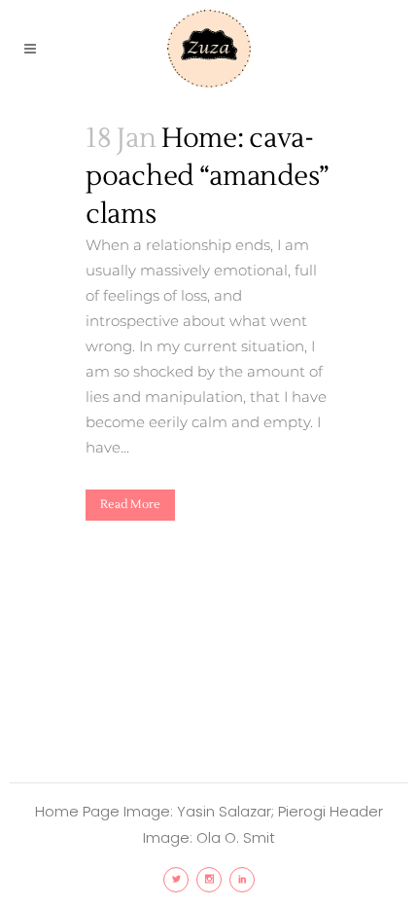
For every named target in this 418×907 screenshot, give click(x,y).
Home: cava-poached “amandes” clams (208, 176)
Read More (130, 504)
